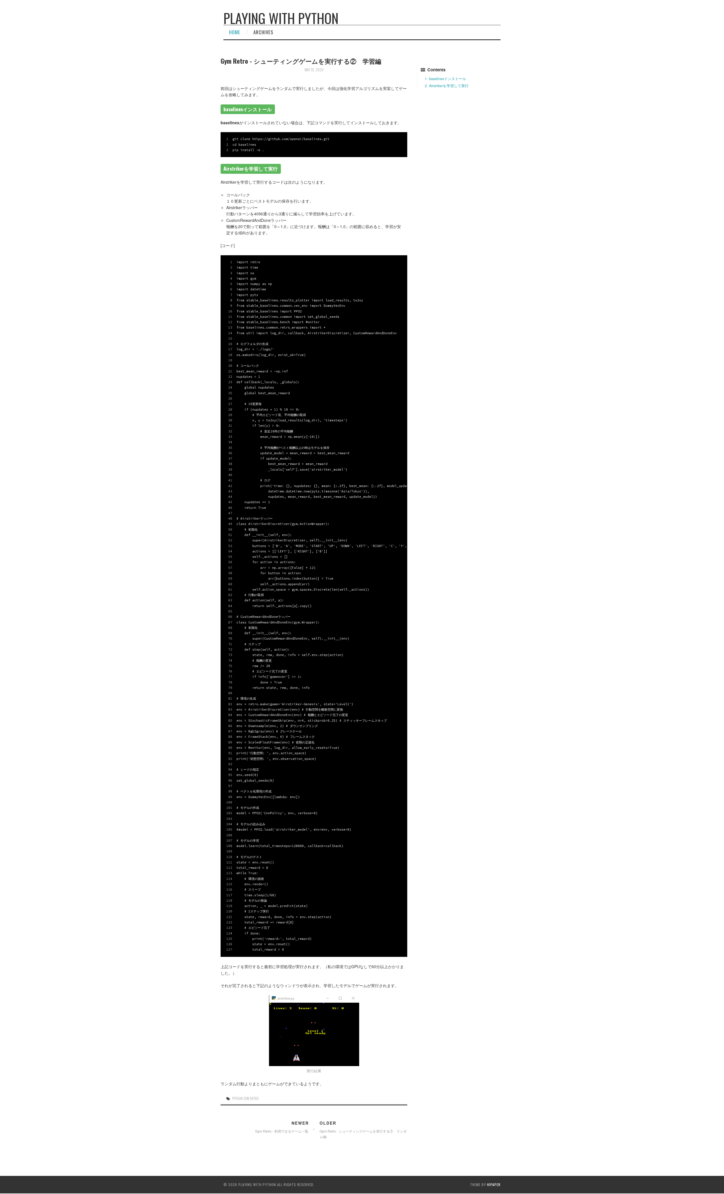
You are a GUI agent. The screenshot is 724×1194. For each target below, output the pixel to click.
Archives (263, 32)
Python (237, 1098)
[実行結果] (314, 1030)
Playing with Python (281, 18)
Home (234, 32)
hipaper (494, 1184)
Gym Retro (251, 1098)
